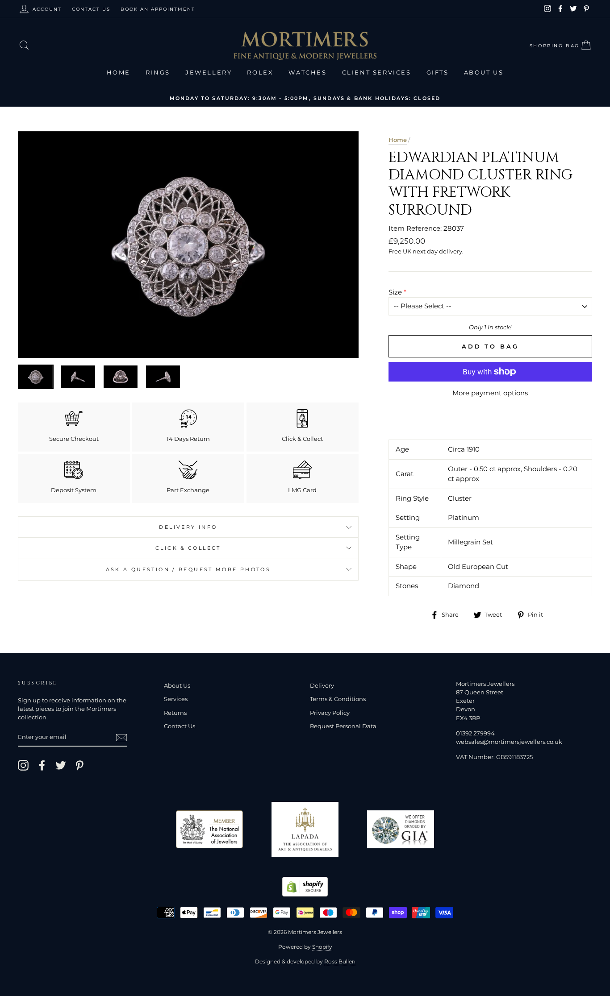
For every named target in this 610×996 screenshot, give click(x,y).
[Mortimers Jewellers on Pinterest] (79, 765)
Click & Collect (188, 548)
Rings (158, 72)
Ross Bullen (339, 961)
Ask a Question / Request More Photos (188, 569)
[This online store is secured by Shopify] (305, 894)
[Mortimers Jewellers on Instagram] (23, 765)
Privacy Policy (330, 713)
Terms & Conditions (338, 699)
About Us (484, 72)
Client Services (376, 72)
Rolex (260, 72)
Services (176, 699)
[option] (305, 98)
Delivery (322, 685)
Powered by (305, 946)
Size (395, 292)
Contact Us (91, 9)
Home (118, 72)
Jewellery (208, 72)
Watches (307, 72)
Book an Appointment (158, 9)
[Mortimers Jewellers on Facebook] (42, 765)
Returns (175, 713)
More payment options (490, 393)
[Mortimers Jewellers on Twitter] (60, 765)
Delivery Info (188, 527)
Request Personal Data (343, 726)
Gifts (437, 72)
